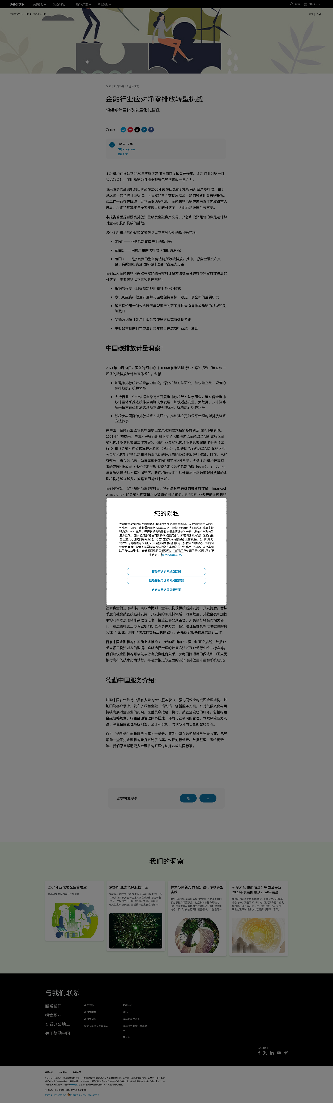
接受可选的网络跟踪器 (166, 571)
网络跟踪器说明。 (173, 555)
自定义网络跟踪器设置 (166, 590)
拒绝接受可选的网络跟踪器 (166, 580)
